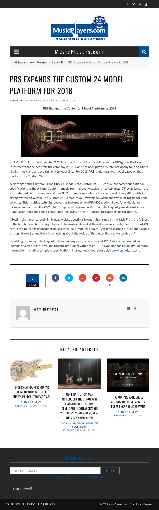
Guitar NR (16, 100)
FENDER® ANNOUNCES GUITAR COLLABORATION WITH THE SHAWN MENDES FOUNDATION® (31, 392)
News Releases (46, 504)
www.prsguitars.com (125, 250)
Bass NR (66, 423)
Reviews (31, 504)
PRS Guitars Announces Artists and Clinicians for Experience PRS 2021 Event (128, 402)
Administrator (65, 100)
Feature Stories (15, 504)
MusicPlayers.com (118, 504)
